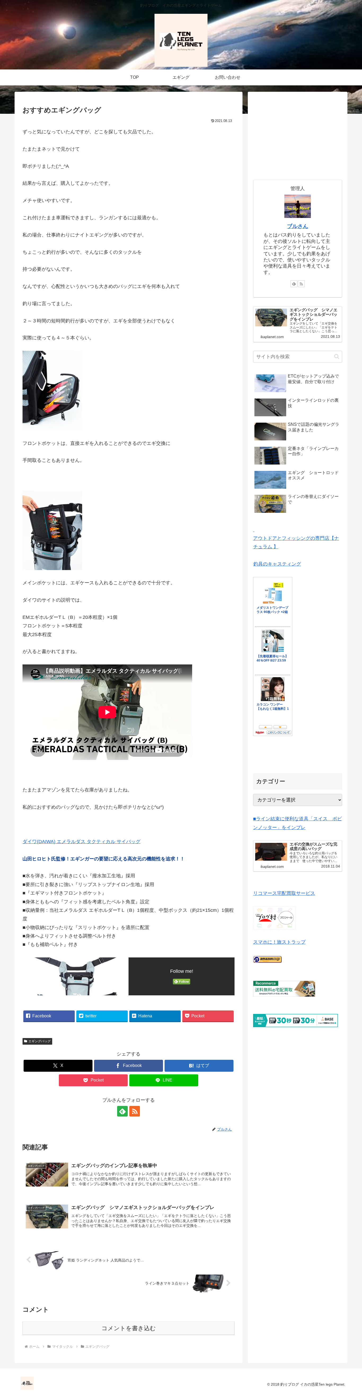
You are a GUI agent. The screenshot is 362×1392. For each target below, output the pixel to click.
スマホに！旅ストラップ (279, 942)
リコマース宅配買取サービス (284, 893)
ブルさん (297, 226)
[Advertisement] (297, 134)
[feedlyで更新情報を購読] (122, 1111)
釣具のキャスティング (277, 564)
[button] (336, 356)
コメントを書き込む (128, 1328)
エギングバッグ (39, 1041)
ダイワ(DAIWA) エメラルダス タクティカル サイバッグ (81, 841)
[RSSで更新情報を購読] (134, 1111)
